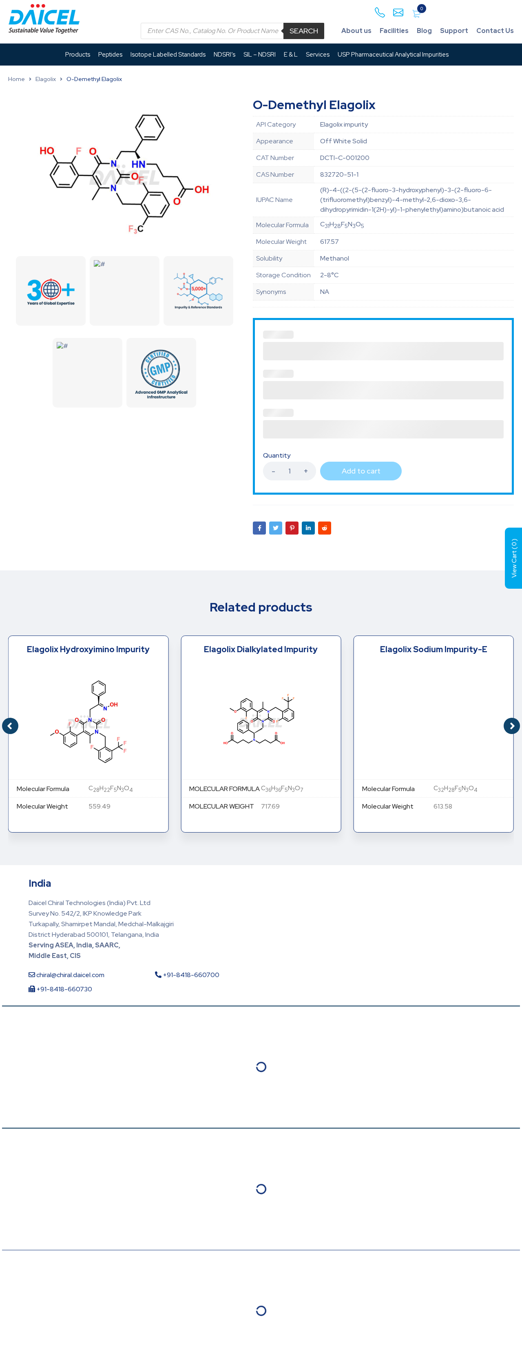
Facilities (394, 30)
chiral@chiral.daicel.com (69, 975)
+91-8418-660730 (63, 989)
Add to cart (361, 471)
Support (454, 30)
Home (16, 79)
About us (356, 30)
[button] (512, 726)
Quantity (276, 455)
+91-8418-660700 (190, 975)
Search (304, 30)
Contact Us (495, 30)
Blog (424, 30)
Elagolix (45, 79)
